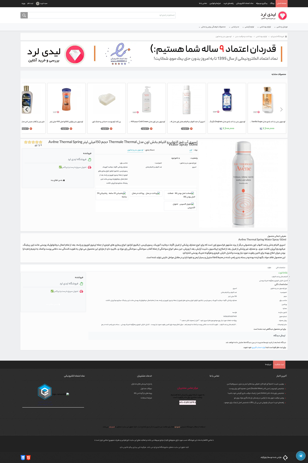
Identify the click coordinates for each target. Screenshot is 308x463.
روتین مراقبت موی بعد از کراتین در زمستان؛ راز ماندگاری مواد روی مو (259, 398)
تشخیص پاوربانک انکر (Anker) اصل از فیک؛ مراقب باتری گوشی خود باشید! (256, 393)
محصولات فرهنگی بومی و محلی (213, 27)
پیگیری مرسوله (261, 3)
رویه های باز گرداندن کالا (143, 393)
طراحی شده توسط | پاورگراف (271, 457)
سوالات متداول (146, 388)
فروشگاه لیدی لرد (160, 447)
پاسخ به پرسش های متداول (141, 384)
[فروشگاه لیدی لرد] (273, 15)
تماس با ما (203, 3)
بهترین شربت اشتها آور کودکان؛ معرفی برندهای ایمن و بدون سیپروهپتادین (255, 384)
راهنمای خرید (228, 3)
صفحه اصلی (281, 3)
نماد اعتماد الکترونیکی (244, 3)
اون (190, 150)
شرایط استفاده (146, 398)
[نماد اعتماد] (154, 54)
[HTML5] (28, 457)
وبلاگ (272, 3)
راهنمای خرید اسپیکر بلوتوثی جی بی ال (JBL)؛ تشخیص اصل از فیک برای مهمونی (253, 402)
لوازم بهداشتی (265, 27)
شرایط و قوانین (215, 3)
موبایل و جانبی (282, 27)
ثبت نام (30, 3)
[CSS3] (23, 457)
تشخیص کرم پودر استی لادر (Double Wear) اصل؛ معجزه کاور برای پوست (256, 388)
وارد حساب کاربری (258, 347)
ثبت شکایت (279, 364)
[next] (26, 109)
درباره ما (268, 364)
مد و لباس (235, 27)
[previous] (281, 109)
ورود (23, 3)
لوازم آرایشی (249, 27)
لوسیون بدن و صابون (135, 150)
